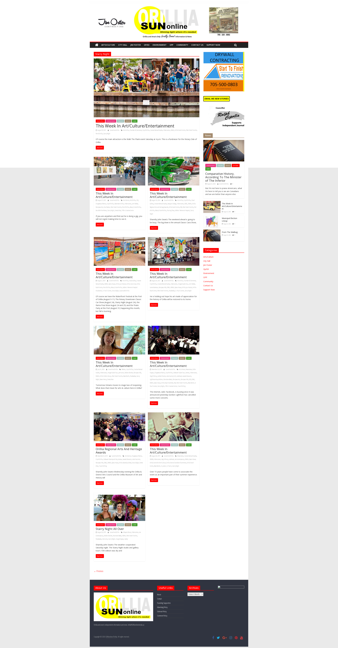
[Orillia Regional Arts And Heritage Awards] (119, 414)
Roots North (126, 376)
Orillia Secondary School (125, 463)
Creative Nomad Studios (156, 130)
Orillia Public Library (105, 376)
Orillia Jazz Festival (121, 284)
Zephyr (126, 539)
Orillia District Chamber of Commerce (176, 463)
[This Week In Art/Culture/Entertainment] (146, 60)
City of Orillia (145, 130)
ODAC (185, 204)
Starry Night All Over (110, 529)
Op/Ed (146, 45)
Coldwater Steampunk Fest (110, 459)
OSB (181, 207)
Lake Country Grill (171, 376)
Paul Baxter (107, 207)
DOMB (151, 459)
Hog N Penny (153, 376)
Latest (134, 121)
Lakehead (179, 376)
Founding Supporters (164, 603)
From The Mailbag (230, 232)
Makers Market (129, 373)
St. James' (163, 466)
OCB (190, 379)
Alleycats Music (127, 532)
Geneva (187, 373)
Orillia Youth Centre (180, 130)
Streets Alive (118, 210)
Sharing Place (170, 210)
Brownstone (189, 369)
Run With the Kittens (101, 210)
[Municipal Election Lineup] (211, 217)
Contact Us (197, 45)
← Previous (98, 571)
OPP (171, 45)
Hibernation (166, 130)
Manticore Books (167, 379)
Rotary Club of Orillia (135, 207)
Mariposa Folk (162, 287)
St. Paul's (169, 466)
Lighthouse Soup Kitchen (156, 379)
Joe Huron (121, 373)
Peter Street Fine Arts (191, 130)
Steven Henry (103, 379)
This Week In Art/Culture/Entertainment (135, 126)
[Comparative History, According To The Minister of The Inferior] (223, 141)
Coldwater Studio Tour (179, 373)
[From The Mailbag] (211, 231)
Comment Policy (162, 615)
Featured (120, 121)
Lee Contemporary (179, 459)
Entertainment (111, 121)
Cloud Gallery (132, 281)
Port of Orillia (99, 133)
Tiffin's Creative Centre (128, 210)
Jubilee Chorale (162, 376)
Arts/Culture (108, 45)
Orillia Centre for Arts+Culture (158, 463)
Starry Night (107, 133)
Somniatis (105, 539)
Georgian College (172, 204)
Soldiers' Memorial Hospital (182, 210)
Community (182, 45)
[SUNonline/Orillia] (97, 45)
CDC (137, 200)
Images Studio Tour (183, 284)
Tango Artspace (120, 539)
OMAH (172, 130)
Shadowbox (172, 291)
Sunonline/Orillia (115, 130)
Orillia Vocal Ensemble (167, 383)
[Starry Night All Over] (119, 493)
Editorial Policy (161, 611)
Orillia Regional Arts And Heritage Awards (119, 450)
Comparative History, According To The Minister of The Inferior (223, 177)
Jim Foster (135, 45)
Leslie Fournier (136, 459)
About (159, 594)
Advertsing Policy (162, 607)
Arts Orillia (126, 130)
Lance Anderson (154, 287)
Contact (159, 598)
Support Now (213, 45)
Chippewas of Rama (101, 204)
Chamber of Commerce (136, 130)
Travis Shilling (182, 386)
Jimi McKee (135, 204)
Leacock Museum (186, 376)
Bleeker (123, 369)
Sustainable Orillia (124, 291)
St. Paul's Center (107, 291)
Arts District (126, 200)
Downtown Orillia (119, 204)
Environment (159, 45)
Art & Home (182, 369)
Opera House (112, 284)
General (128, 121)
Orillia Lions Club (131, 284)
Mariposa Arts (99, 207)
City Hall (122, 45)
